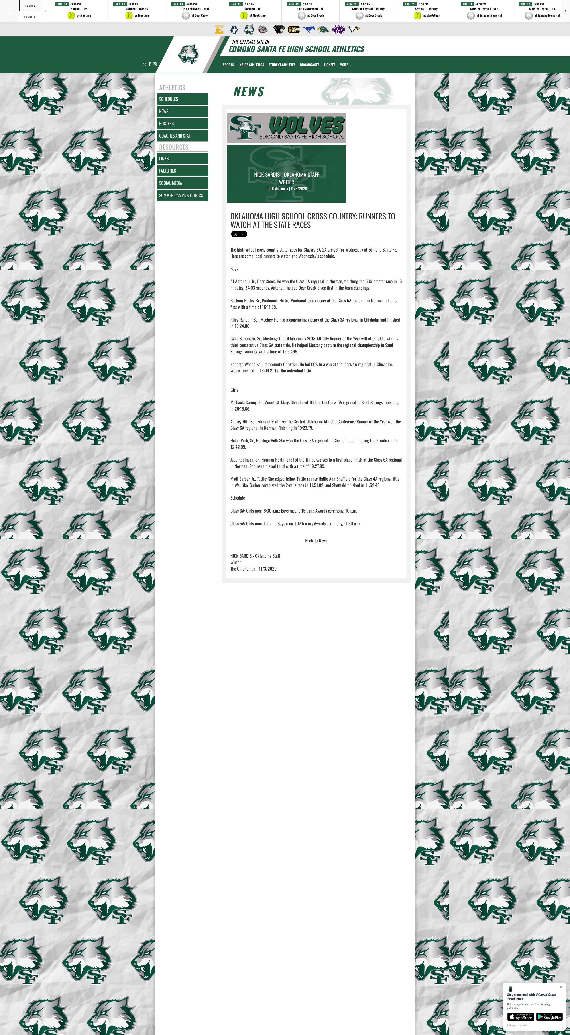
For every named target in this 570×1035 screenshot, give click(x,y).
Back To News (316, 540)
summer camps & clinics (181, 195)
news (163, 111)
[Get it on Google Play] (549, 1017)
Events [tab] (30, 5)
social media (170, 183)
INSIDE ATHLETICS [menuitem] (251, 64)
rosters (166, 123)
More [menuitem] (344, 64)
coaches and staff (175, 135)
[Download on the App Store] (520, 1017)
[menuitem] (217, 29)
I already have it (517, 1025)
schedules (168, 99)
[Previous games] (45, 11)
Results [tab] (30, 17)
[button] (79, 11)
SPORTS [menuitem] (228, 64)
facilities (167, 170)
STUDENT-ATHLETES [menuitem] (282, 64)
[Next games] (565, 11)
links (164, 158)
